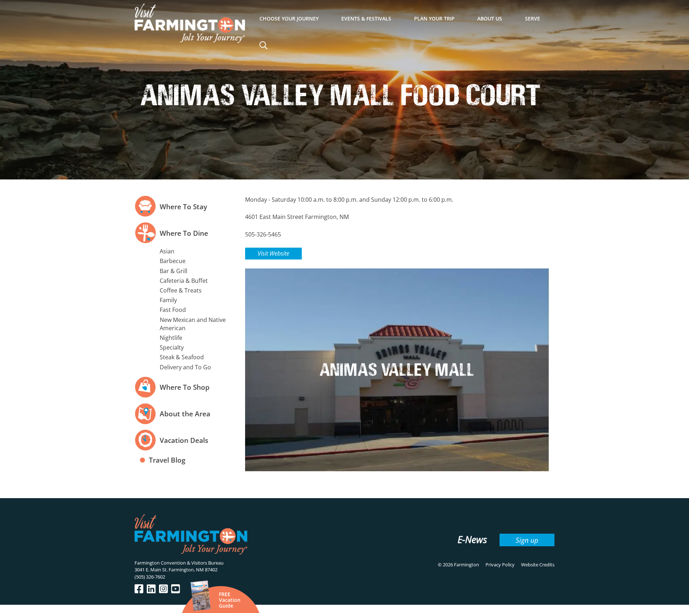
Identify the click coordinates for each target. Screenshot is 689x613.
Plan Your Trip (434, 18)
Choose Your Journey (289, 18)
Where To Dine (184, 233)
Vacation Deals (184, 440)
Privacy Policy (500, 564)
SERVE (532, 18)
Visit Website (273, 253)
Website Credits (537, 564)
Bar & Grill (173, 271)
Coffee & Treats (181, 290)
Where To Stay (183, 206)
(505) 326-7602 (150, 577)
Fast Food (173, 310)
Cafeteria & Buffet (184, 281)
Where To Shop (185, 387)
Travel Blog (167, 460)
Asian (167, 251)
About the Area (185, 413)
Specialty (172, 347)
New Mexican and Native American (193, 324)
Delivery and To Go (185, 367)
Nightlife (171, 338)
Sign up (527, 540)
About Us (489, 18)
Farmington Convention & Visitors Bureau (179, 563)
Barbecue (173, 261)
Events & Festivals (366, 18)
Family (168, 300)
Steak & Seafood (182, 357)
